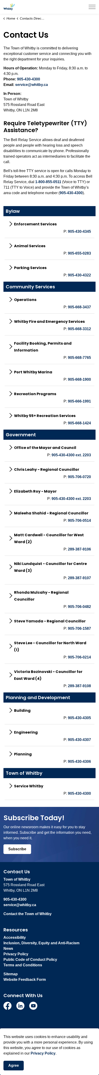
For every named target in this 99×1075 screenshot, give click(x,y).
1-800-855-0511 (48, 182)
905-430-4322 (79, 275)
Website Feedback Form (24, 979)
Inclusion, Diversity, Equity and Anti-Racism (41, 943)
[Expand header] (92, 7)
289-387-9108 (79, 686)
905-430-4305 (79, 718)
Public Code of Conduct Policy (30, 960)
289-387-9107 (79, 578)
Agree (13, 1065)
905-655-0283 (79, 253)
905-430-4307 (79, 740)
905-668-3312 (79, 329)
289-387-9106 (79, 549)
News (8, 948)
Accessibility (14, 937)
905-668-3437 (79, 307)
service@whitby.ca (31, 85)
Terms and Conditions (22, 965)
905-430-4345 (79, 231)
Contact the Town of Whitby (27, 914)
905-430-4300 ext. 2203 (71, 455)
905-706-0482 (79, 607)
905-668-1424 (79, 423)
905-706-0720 (79, 477)
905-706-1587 (79, 628)
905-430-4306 (79, 761)
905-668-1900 (79, 379)
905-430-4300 (28, 79)
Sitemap (10, 974)
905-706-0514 (79, 520)
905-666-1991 (79, 401)
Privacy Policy (15, 954)
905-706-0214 (79, 657)
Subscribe (17, 849)
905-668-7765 (79, 358)
